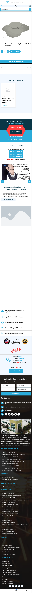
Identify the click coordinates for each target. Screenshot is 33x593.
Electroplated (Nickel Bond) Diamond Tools (13, 461)
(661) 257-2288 (13, 407)
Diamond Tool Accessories (9, 529)
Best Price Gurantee (7, 552)
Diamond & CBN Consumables (10, 511)
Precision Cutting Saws (8, 477)
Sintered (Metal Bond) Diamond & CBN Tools (13, 454)
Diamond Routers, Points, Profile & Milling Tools (14, 500)
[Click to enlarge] (3, 37)
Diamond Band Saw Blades (9, 518)
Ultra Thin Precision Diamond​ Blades (11, 495)
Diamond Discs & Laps (8, 506)
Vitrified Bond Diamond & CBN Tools (11, 465)
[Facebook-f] (10, 586)
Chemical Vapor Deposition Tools (10, 468)
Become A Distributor (7, 543)
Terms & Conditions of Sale (9, 572)
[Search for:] (14, 9)
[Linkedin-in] (16, 586)
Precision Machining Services (9, 533)
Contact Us (5, 540)
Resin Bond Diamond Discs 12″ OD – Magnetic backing (8, 99)
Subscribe (16, 394)
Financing (4, 577)
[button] (30, 6)
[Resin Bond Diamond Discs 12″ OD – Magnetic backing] (8, 90)
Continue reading (8, 199)
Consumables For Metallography (10, 513)
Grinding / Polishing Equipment (10, 479)
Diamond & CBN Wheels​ (8, 502)
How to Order (5, 561)
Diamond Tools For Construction (10, 515)
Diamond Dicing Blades (8, 493)
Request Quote (6, 563)
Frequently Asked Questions (9, 568)
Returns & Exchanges (7, 583)
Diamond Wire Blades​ (7, 509)
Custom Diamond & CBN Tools (10, 504)
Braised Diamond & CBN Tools (10, 463)
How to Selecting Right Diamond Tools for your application (16, 188)
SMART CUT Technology (8, 452)
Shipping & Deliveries (7, 581)
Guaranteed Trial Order (8, 549)
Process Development (8, 531)
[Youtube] (19, 586)
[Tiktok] (22, 586)
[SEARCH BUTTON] (30, 9)
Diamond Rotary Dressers (8, 522)
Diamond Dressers (7, 520)
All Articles (5, 486)
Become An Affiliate (7, 545)
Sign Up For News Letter (8, 554)
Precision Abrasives (7, 527)
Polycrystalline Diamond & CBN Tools (11, 470)
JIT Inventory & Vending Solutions (11, 574)
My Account (5, 579)
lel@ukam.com (9, 410)
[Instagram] (13, 586)
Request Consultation (7, 565)
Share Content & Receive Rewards (11, 547)
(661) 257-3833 (24, 407)
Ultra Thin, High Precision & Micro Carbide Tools (14, 524)
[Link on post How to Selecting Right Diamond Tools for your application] (16, 172)
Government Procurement (9, 570)
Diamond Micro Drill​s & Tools (9, 498)
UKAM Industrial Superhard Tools (19, 2)
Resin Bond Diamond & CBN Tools (11, 457)
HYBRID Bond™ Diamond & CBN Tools (11, 459)
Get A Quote (15, 51)
